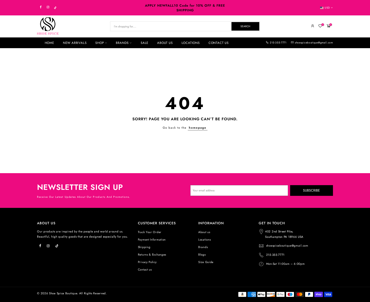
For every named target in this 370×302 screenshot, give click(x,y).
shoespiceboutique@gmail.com (314, 43)
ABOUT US (165, 42)
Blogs (202, 255)
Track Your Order (149, 232)
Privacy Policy (147, 262)
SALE (144, 42)
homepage (197, 128)
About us (204, 232)
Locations (204, 240)
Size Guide (205, 262)
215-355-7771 (278, 43)
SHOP (99, 42)
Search (245, 26)
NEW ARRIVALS (75, 42)
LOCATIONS (191, 42)
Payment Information (152, 240)
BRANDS (122, 42)
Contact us (145, 270)
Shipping (144, 247)
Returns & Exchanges (152, 255)
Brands (203, 247)
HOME (49, 42)
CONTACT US (219, 42)
